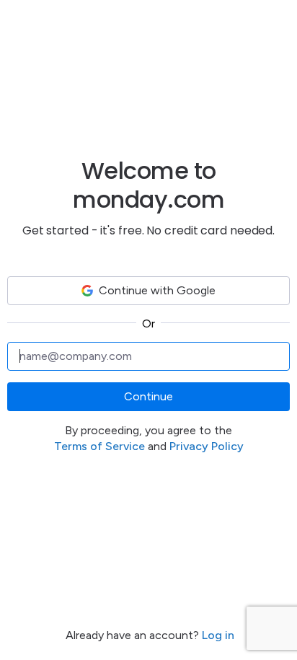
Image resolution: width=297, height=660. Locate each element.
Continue (148, 396)
